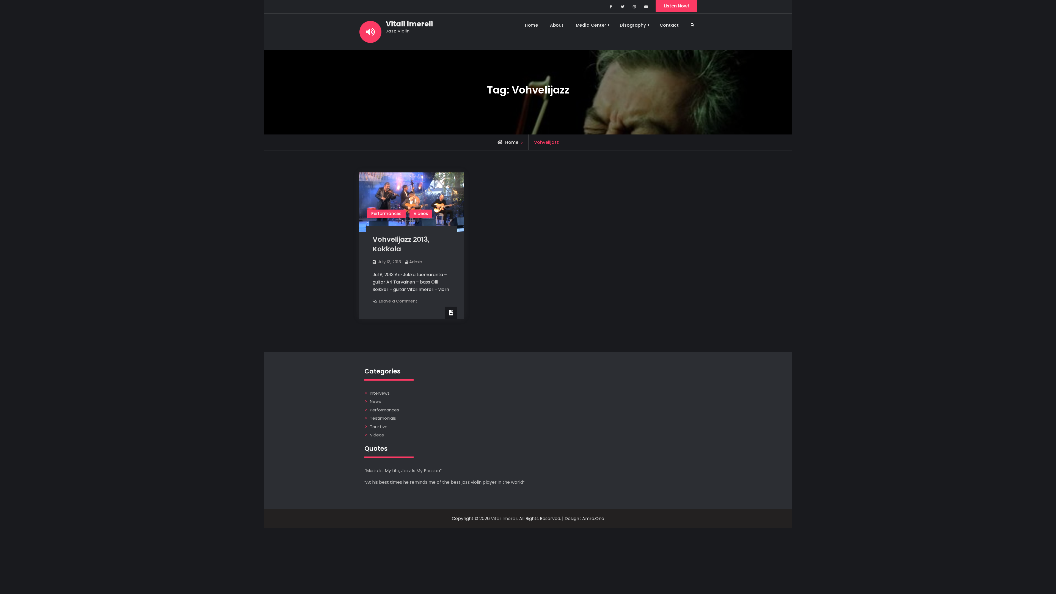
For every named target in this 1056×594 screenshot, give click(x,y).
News (375, 401)
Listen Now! (676, 6)
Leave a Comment (398, 301)
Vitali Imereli (409, 24)
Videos (421, 213)
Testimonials (383, 418)
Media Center (591, 25)
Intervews (380, 393)
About (557, 25)
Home (531, 25)
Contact (669, 25)
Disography (633, 25)
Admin (415, 262)
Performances (386, 213)
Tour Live (378, 427)
